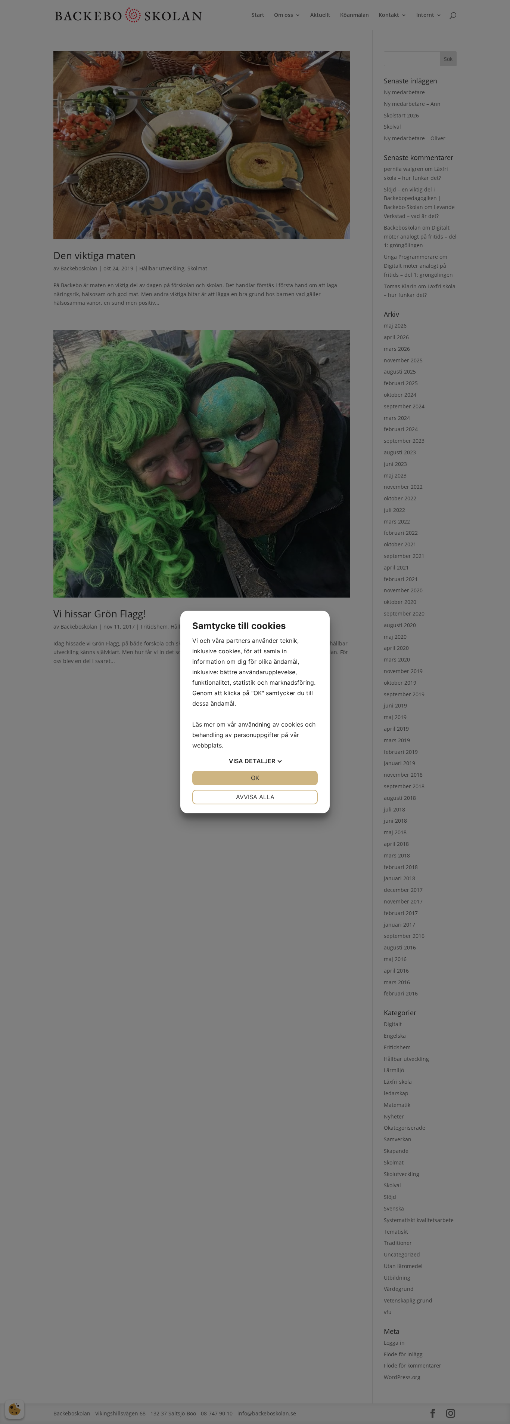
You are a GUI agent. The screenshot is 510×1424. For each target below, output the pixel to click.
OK (255, 778)
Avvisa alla (255, 797)
